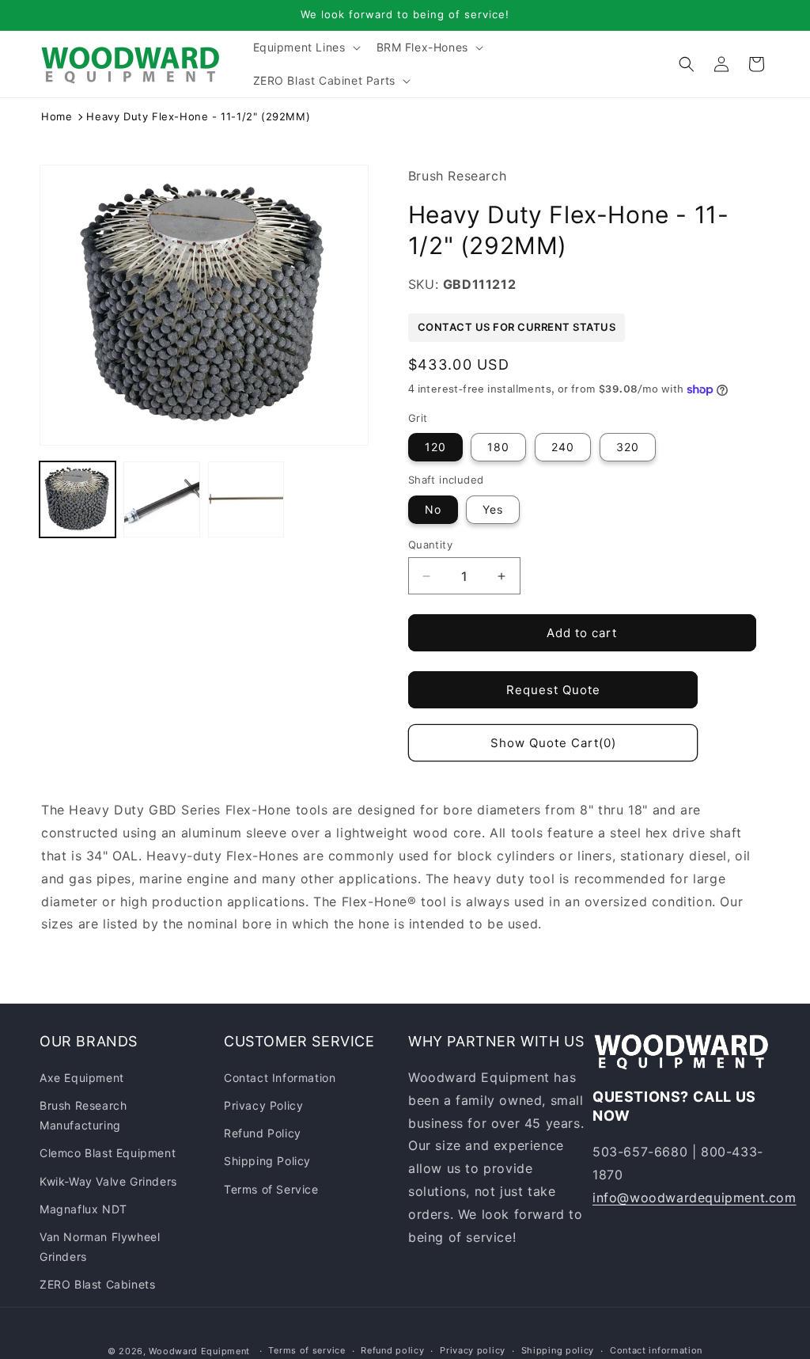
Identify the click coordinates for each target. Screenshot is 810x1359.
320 (627, 447)
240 (562, 447)
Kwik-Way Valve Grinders (108, 1181)
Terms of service (306, 1350)
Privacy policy (472, 1350)
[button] (305, 47)
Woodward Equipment (199, 1351)
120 (435, 447)
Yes (493, 509)
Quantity (430, 544)
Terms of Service (271, 1189)
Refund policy (392, 1350)
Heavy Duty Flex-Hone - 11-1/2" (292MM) (198, 116)
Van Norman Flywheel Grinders (100, 1246)
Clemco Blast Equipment (108, 1153)
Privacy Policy (263, 1105)
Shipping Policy (267, 1160)
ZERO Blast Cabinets (97, 1284)
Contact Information (279, 1077)
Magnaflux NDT (83, 1209)
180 (498, 447)
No (433, 509)
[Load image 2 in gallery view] (161, 499)
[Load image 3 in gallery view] (246, 499)
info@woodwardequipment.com (694, 1197)
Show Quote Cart (553, 742)
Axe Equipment (82, 1077)
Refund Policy (262, 1133)
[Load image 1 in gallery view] (77, 499)
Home (56, 116)
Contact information (656, 1350)
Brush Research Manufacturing (83, 1115)
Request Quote (553, 689)
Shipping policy (558, 1350)
